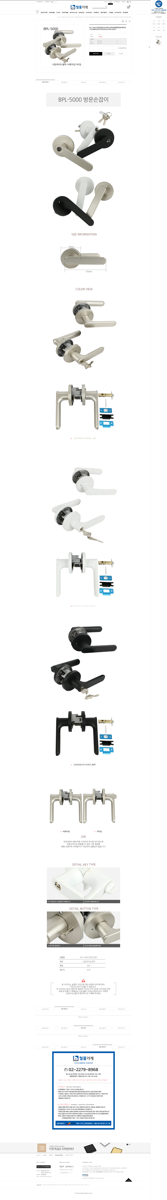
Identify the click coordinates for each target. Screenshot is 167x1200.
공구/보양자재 (117, 12)
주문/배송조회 (117, 1)
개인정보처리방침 (59, 1155)
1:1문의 (163, 30)
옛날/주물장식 (103, 12)
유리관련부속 (89, 12)
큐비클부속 (96, 12)
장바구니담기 (96, 53)
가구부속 (58, 12)
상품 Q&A (83, 82)
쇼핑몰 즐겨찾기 (40, 1)
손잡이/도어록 (44, 12)
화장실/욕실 (81, 12)
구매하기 (109, 53)
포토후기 (158, 30)
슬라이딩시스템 (73, 12)
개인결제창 (125, 12)
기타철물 (111, 12)
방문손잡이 (71, 17)
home (58, 17)
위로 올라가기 (121, 82)
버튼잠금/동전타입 (79, 17)
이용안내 (51, 1155)
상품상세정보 (45, 82)
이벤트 (154, 30)
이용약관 (45, 1155)
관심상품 (121, 53)
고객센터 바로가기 (69, 1155)
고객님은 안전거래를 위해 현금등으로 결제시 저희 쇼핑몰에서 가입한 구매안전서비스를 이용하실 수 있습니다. (65, 1185)
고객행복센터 (47, 1)
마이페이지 (123, 1)
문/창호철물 (52, 12)
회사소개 (39, 1155)
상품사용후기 (64, 82)
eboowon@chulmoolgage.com (109, 1170)
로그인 (105, 1)
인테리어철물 (65, 12)
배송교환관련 (102, 82)
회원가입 (110, 1)
